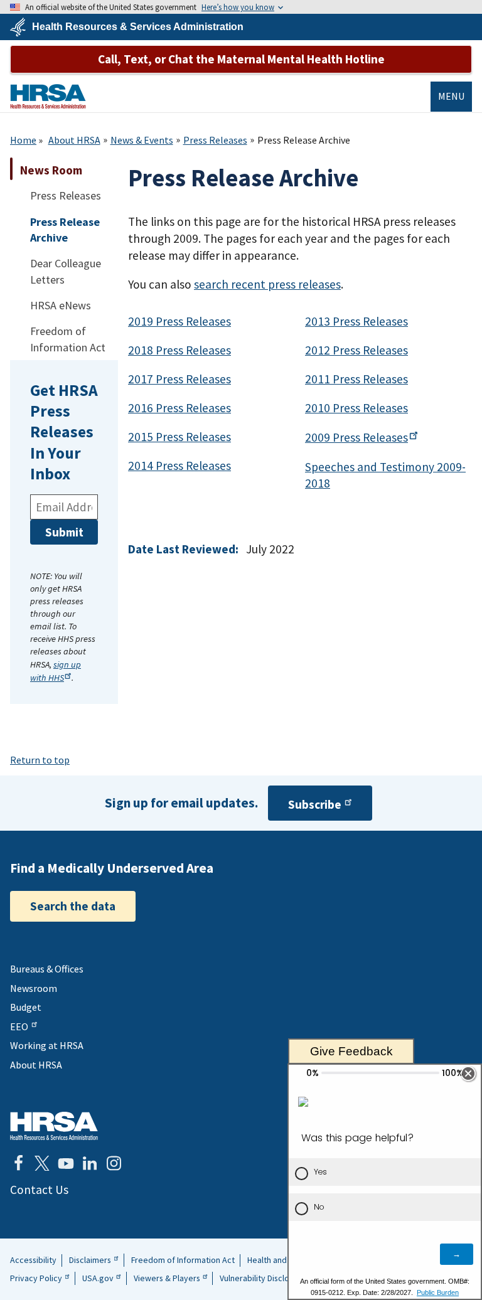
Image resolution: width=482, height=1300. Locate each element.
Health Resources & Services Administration (138, 27)
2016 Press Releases (179, 407)
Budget (25, 1007)
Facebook (18, 1163)
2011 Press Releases (356, 378)
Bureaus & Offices (46, 968)
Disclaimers (90, 1259)
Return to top (40, 760)
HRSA (48, 96)
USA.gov (98, 1278)
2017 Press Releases (179, 378)
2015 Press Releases (179, 436)
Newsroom (33, 988)
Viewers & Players (167, 1278)
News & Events (141, 140)
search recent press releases (267, 284)
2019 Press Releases (179, 321)
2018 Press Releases (179, 350)
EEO (19, 1026)
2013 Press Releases (356, 321)
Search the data (72, 906)
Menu (451, 96)
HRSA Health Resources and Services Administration (54, 1126)
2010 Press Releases (356, 407)
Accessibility (33, 1259)
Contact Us (39, 1189)
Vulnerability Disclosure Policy (275, 1278)
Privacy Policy (36, 1278)
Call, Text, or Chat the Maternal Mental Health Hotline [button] (241, 59)
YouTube (66, 1163)
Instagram (113, 1163)
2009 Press (356, 437)
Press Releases (215, 140)
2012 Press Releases (356, 350)
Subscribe (314, 804)
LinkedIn (90, 1163)
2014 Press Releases (179, 465)
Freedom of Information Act (183, 1259)
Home (23, 140)
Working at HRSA (46, 1045)
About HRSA (74, 140)
